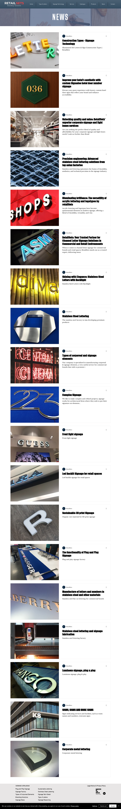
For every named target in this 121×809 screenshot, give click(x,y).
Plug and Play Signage (23, 789)
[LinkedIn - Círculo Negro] (104, 793)
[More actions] (107, 36)
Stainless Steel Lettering (46, 792)
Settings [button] (94, 806)
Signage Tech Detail (44, 794)
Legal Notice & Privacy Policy (96, 786)
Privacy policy (75, 806)
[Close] (119, 805)
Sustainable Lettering (45, 789)
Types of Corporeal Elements (25, 794)
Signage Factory (21, 792)
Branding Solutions (22, 797)
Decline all (103, 806)
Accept (113, 806)
